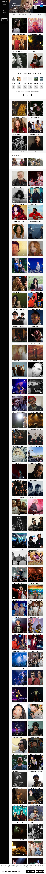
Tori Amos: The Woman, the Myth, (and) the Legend (36, 257)
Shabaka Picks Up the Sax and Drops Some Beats (36, 789)
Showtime (42, 82)
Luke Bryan (25, 82)
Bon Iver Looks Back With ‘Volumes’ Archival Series (19, 840)
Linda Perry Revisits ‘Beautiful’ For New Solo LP (36, 823)
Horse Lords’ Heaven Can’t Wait (36, 447)
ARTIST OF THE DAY (22, 14)
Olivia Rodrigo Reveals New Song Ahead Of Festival (19, 35)
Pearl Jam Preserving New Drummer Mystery (19, 549)
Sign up (4, 19)
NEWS (14, 14)
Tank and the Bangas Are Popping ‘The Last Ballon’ (35, 532)
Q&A (30, 14)
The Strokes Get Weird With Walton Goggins (18, 344)
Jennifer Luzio (31, 82)
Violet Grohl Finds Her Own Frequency (36, 293)
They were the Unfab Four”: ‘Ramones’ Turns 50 (19, 532)
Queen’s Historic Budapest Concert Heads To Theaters (36, 188)
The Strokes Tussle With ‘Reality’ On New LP (18, 669)
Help (2, 860)
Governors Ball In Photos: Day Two (35, 464)
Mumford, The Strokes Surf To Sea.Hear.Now (35, 738)
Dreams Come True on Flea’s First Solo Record (35, 703)
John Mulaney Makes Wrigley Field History (17, 257)
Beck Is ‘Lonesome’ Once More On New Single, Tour (19, 635)
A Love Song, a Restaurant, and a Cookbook (36, 395)
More (40, 14)
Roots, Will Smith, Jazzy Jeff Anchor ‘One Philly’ (35, 549)
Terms (5, 861)
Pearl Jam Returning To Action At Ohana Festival (18, 584)
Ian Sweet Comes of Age (18, 204)
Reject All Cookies (40, 871)
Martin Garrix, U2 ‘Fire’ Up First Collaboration (36, 205)
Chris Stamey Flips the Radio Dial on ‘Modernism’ (19, 395)
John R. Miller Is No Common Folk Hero (34, 52)
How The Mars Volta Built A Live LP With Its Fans (19, 327)
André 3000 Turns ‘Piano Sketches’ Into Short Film (35, 413)
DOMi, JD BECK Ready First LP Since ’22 (36, 361)
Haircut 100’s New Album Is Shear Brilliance (35, 310)
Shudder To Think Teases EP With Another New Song (36, 35)
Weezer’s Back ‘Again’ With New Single (36, 686)
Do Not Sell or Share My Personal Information (11, 871)
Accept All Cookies (30, 871)
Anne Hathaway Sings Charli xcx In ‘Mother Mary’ (19, 806)
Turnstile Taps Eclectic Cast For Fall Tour (18, 378)
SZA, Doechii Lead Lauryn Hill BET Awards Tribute (35, 327)
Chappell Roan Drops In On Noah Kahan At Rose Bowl (19, 118)
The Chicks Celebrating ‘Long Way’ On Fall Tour (18, 515)
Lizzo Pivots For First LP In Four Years (36, 601)
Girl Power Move (16, 134)
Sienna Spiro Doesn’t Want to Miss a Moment (19, 310)
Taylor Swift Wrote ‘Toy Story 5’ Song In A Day (18, 430)
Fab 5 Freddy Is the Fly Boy (19, 412)
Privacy (2, 861)
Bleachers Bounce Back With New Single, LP (35, 840)
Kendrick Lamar (15, 82)
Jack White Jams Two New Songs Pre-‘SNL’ (19, 686)
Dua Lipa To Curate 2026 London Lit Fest (18, 720)
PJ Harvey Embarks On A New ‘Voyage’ (35, 378)
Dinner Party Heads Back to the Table (35, 135)
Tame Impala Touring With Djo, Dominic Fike (19, 857)
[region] (23, 869)
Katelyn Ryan (20, 82)
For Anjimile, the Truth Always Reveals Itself (18, 772)
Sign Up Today (27, 95)
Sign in (4, 22)
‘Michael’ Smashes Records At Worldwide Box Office (19, 601)
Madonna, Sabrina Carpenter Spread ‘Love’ (18, 618)
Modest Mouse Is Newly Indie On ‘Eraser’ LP (35, 618)
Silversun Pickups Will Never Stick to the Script (18, 823)
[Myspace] (4, 1)
